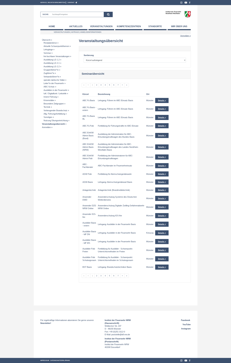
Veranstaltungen (101, 26)
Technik (47, 107)
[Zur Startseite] (178, 14)
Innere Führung (50, 97)
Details (161, 100)
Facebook (190, 3)
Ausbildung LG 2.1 (52, 63)
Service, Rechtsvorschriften (52, 2)
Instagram (181, 3)
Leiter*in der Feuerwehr (54, 83)
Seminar (47, 53)
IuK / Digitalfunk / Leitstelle (55, 93)
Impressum (44, 360)
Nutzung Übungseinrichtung (56, 120)
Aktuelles (75, 26)
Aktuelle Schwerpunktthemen (56, 46)
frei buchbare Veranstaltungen (57, 56)
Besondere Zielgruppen (54, 103)
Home (52, 26)
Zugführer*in (49, 73)
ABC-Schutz (49, 87)
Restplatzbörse (50, 43)
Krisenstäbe (49, 100)
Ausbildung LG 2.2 (52, 66)
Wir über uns (179, 26)
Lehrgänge (48, 49)
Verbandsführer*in (51, 76)
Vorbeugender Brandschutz (55, 110)
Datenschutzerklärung (60, 360)
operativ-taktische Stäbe (54, 80)
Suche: (46, 14)
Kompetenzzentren (129, 26)
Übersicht (46, 40)
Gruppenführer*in (51, 70)
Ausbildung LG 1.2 (52, 60)
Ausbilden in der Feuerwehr (55, 90)
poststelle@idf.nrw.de (120, 334)
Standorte (155, 26)
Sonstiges (48, 117)
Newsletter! (45, 323)
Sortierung (89, 55)
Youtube (185, 3)
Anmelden (184, 36)
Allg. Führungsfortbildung (54, 114)
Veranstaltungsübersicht (53, 124)
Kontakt (71, 2)
